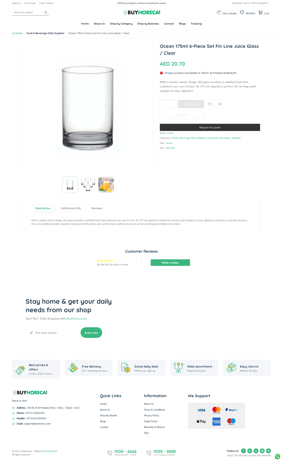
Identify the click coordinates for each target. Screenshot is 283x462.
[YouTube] (268, 450)
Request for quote (210, 127)
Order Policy (151, 421)
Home (18, 33)
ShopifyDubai (50, 451)
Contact (104, 426)
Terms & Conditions (154, 409)
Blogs (103, 421)
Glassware (212, 137)
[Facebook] (243, 450)
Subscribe (91, 332)
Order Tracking (46, 3)
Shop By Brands (108, 415)
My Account (30, 3)
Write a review (170, 262)
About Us (16, 3)
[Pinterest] (262, 450)
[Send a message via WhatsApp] (277, 456)
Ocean (170, 132)
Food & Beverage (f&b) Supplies (45, 33)
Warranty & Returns (154, 426)
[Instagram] (256, 450)
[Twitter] (249, 450)
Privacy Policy (151, 415)
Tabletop (236, 137)
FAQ (146, 432)
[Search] (46, 12)
